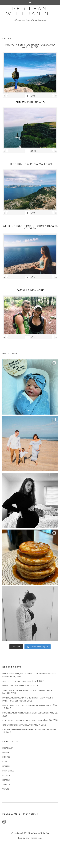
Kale (20, 838)
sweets (6, 784)
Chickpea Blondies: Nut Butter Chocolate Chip (26, 729)
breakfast (7, 748)
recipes (6, 775)
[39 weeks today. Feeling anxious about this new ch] (30, 443)
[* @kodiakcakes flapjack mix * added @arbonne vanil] (30, 557)
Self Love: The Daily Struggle (17, 681)
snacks (6, 780)
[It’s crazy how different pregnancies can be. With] (30, 613)
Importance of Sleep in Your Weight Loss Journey (27, 705)
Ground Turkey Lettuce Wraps (17, 725)
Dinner (5, 752)
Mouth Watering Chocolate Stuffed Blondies (25, 713)
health (6, 766)
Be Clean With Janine (30, 11)
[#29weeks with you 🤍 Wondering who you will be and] (30, 500)
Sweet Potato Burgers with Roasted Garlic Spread (27, 690)
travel (5, 789)
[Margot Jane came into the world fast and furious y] (30, 387)
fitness (6, 757)
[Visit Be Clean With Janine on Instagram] (4, 822)
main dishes (8, 771)
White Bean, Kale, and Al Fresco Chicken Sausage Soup (29, 673)
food (5, 761)
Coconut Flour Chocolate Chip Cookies (23, 720)
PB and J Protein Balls (13, 685)
